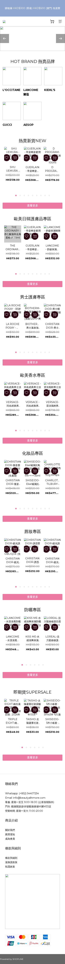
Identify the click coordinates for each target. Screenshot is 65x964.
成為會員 (10, 838)
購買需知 (10, 834)
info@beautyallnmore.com (29, 797)
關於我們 (10, 830)
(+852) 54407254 (29, 793)
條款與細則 (11, 857)
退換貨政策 (11, 862)
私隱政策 (10, 866)
